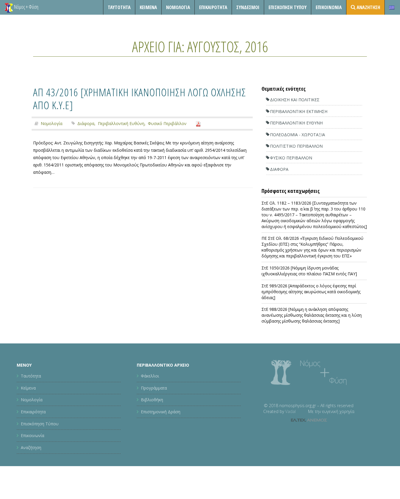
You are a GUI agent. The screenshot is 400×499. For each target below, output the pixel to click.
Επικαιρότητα (33, 411)
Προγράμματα (154, 388)
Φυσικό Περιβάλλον (167, 123)
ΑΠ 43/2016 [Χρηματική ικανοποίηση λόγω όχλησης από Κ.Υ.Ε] (139, 98)
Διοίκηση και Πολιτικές (294, 99)
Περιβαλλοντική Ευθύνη (121, 123)
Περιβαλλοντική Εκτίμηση (298, 111)
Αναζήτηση (31, 447)
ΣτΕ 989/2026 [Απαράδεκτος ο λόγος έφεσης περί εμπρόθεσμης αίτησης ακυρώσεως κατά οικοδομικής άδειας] (310, 291)
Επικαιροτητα (213, 7)
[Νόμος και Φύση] (9, 7)
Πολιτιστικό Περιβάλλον (296, 146)
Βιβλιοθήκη (152, 399)
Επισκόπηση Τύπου (288, 7)
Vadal (290, 411)
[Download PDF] (198, 123)
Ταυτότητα (119, 7)
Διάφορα (85, 123)
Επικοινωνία (329, 7)
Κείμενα (148, 7)
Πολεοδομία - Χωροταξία (297, 134)
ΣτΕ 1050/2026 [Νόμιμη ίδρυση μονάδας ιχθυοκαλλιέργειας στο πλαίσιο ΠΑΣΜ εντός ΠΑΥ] (309, 271)
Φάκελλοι (150, 376)
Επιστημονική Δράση (160, 411)
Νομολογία (178, 7)
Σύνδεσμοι (247, 7)
